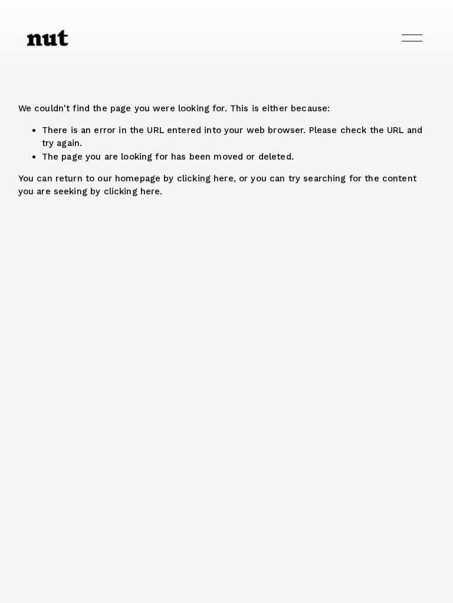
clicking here (205, 178)
